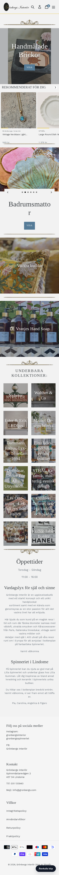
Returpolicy (13, 827)
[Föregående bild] (7, 192)
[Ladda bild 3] (28, 192)
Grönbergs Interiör (26, 864)
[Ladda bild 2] (25, 192)
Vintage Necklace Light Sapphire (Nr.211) (14, 134)
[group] (18, 119)
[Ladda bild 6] (36, 192)
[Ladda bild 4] (31, 192)
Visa (29, 67)
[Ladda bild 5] (34, 192)
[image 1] (19, 110)
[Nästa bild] (51, 192)
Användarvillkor (15, 819)
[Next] (55, 87)
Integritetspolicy (16, 810)
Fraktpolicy (13, 836)
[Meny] (53, 6)
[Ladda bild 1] (22, 192)
